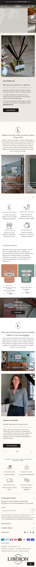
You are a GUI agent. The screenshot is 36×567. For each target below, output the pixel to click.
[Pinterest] (28, 532)
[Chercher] (6, 6)
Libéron (7, 543)
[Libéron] (18, 6)
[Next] (31, 451)
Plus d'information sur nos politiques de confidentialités (19, 519)
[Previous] (5, 451)
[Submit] (33, 511)
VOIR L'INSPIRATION (12, 445)
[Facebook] (25, 532)
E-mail (3, 507)
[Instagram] (31, 532)
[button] (33, 6)
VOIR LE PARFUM (11, 110)
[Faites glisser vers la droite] (33, 197)
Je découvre (18, 312)
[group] (18, 56)
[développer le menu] (2, 6)
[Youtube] (34, 532)
